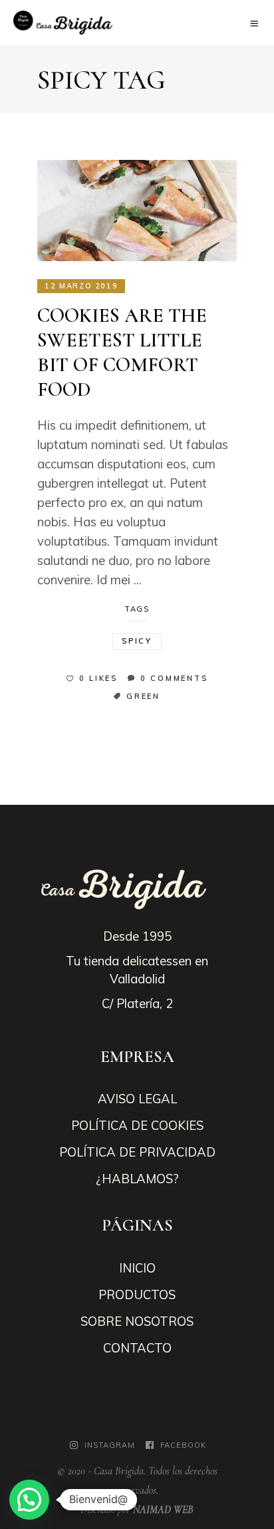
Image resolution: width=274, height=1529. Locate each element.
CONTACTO (137, 1348)
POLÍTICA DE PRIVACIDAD (137, 1152)
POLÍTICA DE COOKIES (137, 1125)
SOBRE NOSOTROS (137, 1321)
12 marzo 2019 (81, 285)
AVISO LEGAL (137, 1099)
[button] (29, 1500)
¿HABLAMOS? (137, 1179)
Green (143, 696)
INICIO (137, 1268)
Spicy (137, 641)
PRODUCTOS (137, 1294)
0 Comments (174, 678)
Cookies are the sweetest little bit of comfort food (122, 352)
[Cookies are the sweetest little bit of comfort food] (137, 210)
